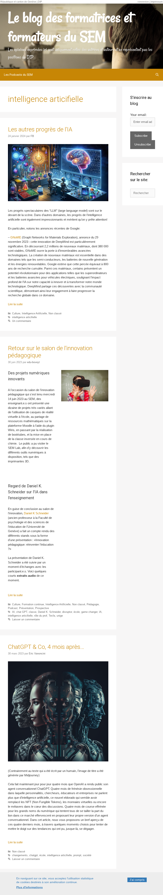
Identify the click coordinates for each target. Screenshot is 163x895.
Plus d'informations (29, 887)
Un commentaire (21, 320)
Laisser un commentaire (26, 619)
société (87, 855)
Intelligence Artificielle (34, 313)
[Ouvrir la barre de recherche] (157, 75)
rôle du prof (40, 615)
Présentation (26, 608)
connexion (143, 1)
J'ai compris (137, 879)
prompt (77, 855)
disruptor (67, 611)
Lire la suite (15, 304)
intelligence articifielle (24, 317)
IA (100, 611)
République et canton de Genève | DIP (21, 1)
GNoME (15, 237)
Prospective (42, 608)
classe (32, 611)
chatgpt (33, 855)
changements (20, 855)
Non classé (55, 313)
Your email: (138, 115)
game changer (89, 611)
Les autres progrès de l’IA (40, 129)
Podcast (12, 608)
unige (60, 615)
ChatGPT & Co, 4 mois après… (46, 646)
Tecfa (52, 615)
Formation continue (33, 604)
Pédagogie (93, 604)
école (77, 611)
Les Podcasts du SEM (18, 74)
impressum (157, 1)
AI (13, 611)
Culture (16, 313)
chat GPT (21, 611)
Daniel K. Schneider (49, 611)
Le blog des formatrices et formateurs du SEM (70, 27)
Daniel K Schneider (36, 513)
